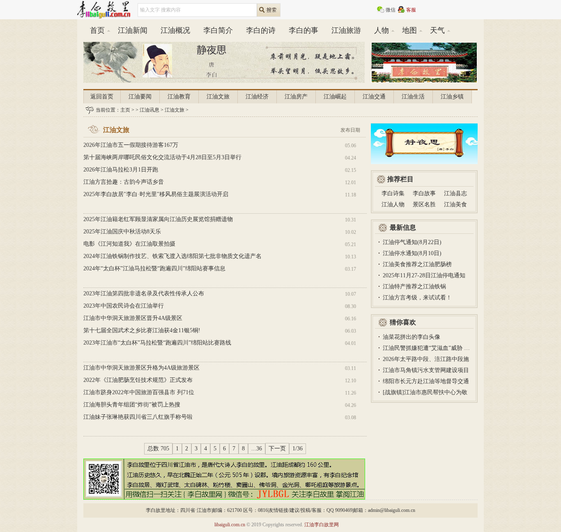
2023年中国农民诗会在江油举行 (123, 306)
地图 (409, 30)
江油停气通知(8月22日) (412, 242)
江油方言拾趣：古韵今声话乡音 (123, 182)
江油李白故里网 (321, 524)
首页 (97, 30)
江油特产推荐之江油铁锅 (414, 286)
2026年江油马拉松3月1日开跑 (120, 170)
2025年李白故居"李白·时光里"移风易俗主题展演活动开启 (155, 194)
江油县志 (455, 193)
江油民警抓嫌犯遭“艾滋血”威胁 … (426, 348)
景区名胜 (424, 204)
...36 (256, 448)
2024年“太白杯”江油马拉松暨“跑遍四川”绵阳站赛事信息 (154, 268)
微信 (390, 10)
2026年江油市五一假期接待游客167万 (130, 145)
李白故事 (424, 193)
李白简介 (218, 30)
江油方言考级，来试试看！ (417, 298)
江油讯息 (149, 110)
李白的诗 (261, 30)
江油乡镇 (452, 97)
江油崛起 (335, 97)
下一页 (277, 448)
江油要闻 (140, 97)
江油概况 (175, 30)
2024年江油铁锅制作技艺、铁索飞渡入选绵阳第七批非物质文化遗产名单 (172, 261)
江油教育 (179, 97)
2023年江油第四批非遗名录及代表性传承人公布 (143, 293)
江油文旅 (218, 97)
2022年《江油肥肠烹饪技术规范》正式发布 (138, 380)
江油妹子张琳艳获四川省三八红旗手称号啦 (138, 417)
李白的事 (303, 30)
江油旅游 (346, 30)
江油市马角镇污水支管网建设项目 (426, 370)
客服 (411, 10)
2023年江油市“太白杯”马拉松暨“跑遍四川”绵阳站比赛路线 (157, 343)
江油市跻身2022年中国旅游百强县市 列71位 (138, 392)
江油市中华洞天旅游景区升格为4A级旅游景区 (141, 368)
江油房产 (296, 97)
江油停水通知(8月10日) (412, 253)
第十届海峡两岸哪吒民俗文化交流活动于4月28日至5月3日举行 (162, 157)
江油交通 (374, 97)
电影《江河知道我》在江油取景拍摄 (129, 244)
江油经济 (257, 97)
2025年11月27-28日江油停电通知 (424, 275)
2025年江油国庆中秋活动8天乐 (122, 231)
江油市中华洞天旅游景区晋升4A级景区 (132, 318)
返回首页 (101, 97)
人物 (381, 30)
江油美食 (455, 204)
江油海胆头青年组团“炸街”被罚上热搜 (131, 405)
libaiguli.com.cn (229, 524)
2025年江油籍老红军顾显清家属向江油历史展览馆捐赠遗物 (158, 219)
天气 (437, 30)
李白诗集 (393, 193)
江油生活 (413, 97)
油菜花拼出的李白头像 (411, 337)
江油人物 (393, 204)
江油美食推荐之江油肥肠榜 (417, 264)
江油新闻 (132, 30)
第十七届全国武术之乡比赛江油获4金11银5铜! (141, 330)
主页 (125, 110)
